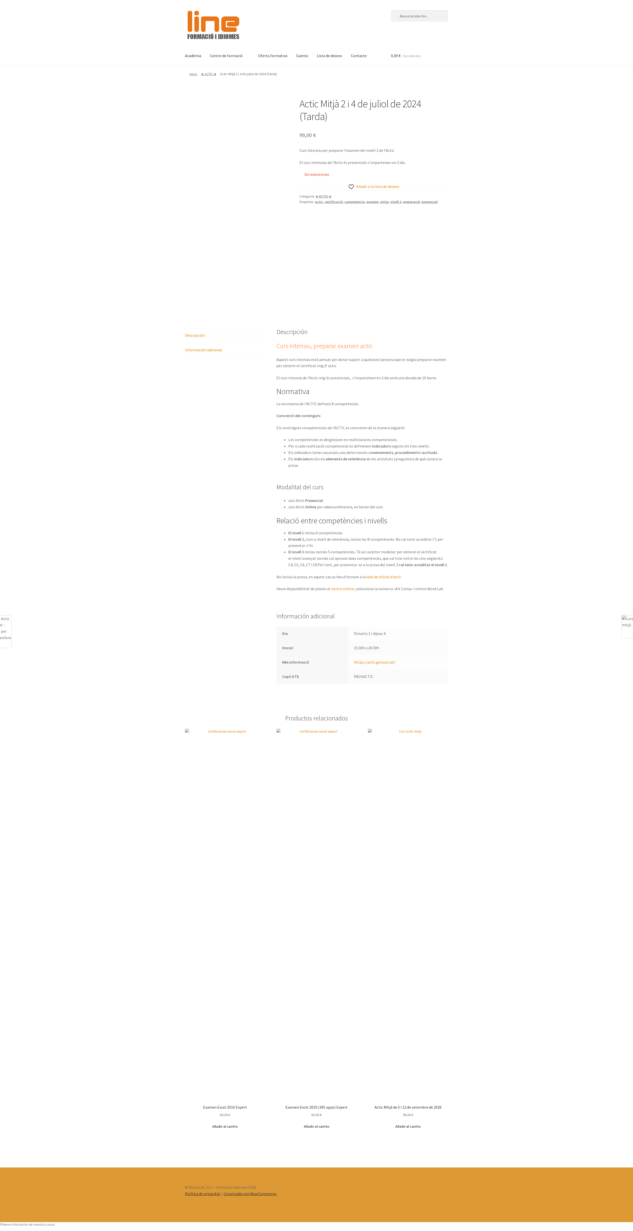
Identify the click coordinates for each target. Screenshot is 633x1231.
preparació (411, 202)
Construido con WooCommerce (250, 1193)
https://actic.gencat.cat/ (375, 662)
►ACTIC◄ (208, 74)
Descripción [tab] (195, 335)
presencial (430, 202)
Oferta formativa (272, 55)
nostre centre (342, 588)
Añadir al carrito (225, 1126)
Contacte (359, 55)
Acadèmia (193, 55)
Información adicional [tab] (203, 349)
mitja (384, 202)
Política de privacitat (202, 1193)
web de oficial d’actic (383, 576)
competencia (354, 202)
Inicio (193, 74)
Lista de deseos (329, 55)
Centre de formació (226, 55)
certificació (334, 202)
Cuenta (302, 55)
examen (372, 202)
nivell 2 (395, 202)
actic (319, 202)
